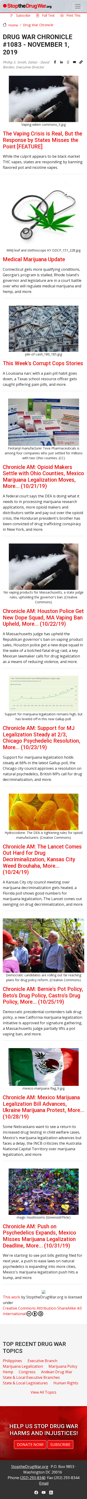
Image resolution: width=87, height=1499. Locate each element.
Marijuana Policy (62, 1366)
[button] (81, 62)
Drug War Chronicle (38, 24)
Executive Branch (42, 1360)
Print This (73, 15)
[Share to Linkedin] (61, 62)
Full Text (48, 15)
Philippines (12, 1360)
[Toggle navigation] (77, 6)
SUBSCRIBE (60, 1444)
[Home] (27, 6)
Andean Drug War (56, 1371)
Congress (27, 1371)
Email (43, 1483)
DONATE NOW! (30, 1444)
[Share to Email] (74, 62)
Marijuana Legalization (23, 1366)
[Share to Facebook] (55, 62)
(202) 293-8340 (32, 1477)
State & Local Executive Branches (31, 1377)
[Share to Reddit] (68, 62)
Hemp (8, 1371)
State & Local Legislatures (25, 1383)
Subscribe (22, 15)
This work (11, 1297)
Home (13, 25)
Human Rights (65, 1383)
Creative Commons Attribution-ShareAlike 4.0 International (42, 1311)
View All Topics (43, 1392)
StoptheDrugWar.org (29, 1466)
